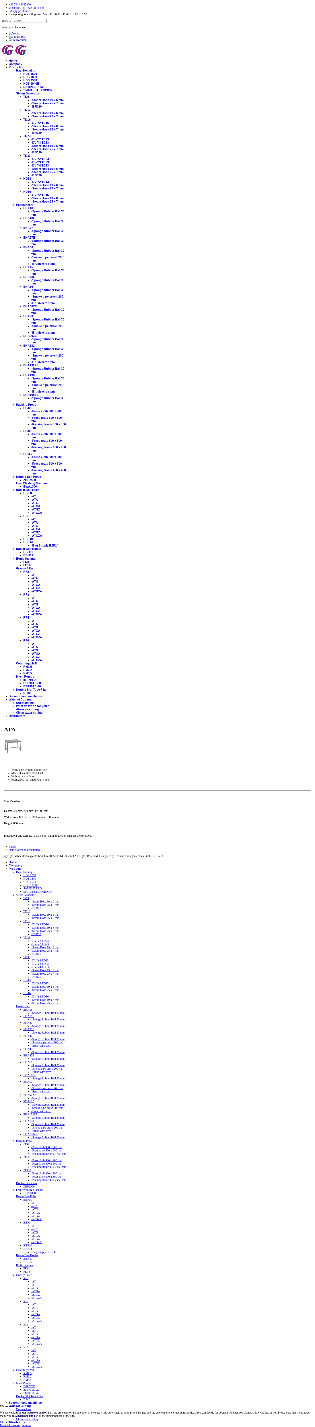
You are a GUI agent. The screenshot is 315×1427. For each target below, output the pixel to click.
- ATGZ (35, 509)
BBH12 (28, 555)
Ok (2, 1422)
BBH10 (28, 552)
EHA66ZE (30, 306)
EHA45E (29, 276)
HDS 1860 (30, 77)
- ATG (34, 502)
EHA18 (28, 208)
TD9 (26, 96)
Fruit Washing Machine (32, 483)
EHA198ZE (30, 394)
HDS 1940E (31, 83)
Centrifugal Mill (26, 663)
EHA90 (28, 316)
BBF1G (28, 493)
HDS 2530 (30, 80)
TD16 (27, 119)
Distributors (17, 715)
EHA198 (29, 375)
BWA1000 (30, 486)
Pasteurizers (24, 204)
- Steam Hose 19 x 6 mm (47, 100)
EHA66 (28, 286)
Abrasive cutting (27, 709)
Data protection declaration (24, 849)
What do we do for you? (32, 706)
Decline (8, 1422)
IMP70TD (29, 679)
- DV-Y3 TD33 (40, 162)
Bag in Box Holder (28, 548)
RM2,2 (27, 670)
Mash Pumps (25, 676)
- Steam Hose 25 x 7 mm (47, 103)
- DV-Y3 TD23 (40, 142)
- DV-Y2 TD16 (40, 122)
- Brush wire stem (43, 263)
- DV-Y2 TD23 (40, 139)
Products (15, 67)
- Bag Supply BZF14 (44, 545)
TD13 (27, 109)
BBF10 (28, 539)
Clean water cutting (29, 712)
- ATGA (35, 506)
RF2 (26, 571)
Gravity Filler (24, 568)
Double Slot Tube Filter (32, 689)
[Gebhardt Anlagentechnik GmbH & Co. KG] (13, 754)
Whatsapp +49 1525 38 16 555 (26, 7)
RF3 (26, 594)
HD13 (27, 178)
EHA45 (28, 267)
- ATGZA (36, 512)
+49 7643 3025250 (20, 4)
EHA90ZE (30, 335)
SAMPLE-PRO (33, 86)
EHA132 (29, 345)
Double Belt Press (28, 476)
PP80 (27, 430)
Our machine (25, 702)
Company (15, 64)
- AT (33, 496)
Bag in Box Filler (27, 489)
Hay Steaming (25, 70)
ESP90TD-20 (32, 683)
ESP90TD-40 (32, 686)
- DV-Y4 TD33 (40, 165)
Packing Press (26, 404)
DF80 (27, 692)
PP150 (27, 453)
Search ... (6, 20)
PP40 (27, 407)
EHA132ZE (30, 365)
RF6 (26, 640)
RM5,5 (27, 673)
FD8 (26, 561)
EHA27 (28, 227)
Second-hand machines (25, 696)
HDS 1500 (30, 73)
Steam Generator (27, 93)
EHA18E (29, 217)
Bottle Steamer (26, 558)
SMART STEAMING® (37, 90)
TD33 (27, 155)
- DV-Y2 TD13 (40, 181)
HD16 (27, 191)
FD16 (27, 565)
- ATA (34, 499)
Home (13, 60)
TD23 (27, 136)
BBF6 (27, 516)
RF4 (26, 617)
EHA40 (28, 247)
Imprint (13, 846)
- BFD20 (36, 106)
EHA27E (29, 237)
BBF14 (28, 542)
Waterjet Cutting (20, 699)
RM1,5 (27, 666)
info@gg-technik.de (20, 11)
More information (10, 1425)
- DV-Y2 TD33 (40, 159)
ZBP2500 (29, 480)
